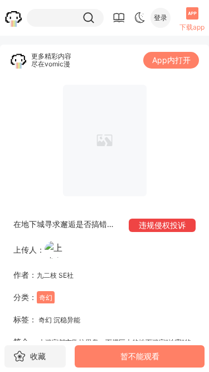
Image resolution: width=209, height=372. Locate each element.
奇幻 (45, 297)
